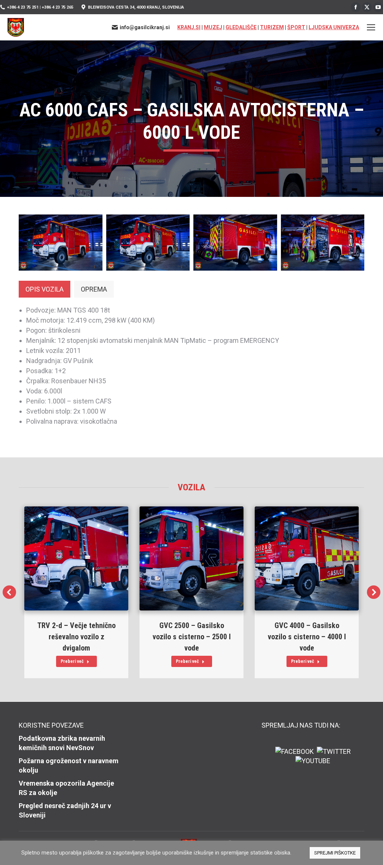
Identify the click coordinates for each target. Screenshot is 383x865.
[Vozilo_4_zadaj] (235, 242)
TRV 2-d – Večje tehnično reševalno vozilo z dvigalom (76, 636)
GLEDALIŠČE (241, 27)
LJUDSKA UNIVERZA (334, 27)
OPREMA (94, 289)
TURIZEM (272, 27)
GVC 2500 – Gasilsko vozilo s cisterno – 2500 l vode (192, 636)
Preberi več (72, 661)
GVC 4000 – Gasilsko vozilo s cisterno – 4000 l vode (307, 636)
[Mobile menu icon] (371, 27)
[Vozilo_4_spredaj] (60, 242)
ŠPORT (296, 27)
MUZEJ (213, 27)
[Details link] (76, 558)
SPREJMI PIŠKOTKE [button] (335, 853)
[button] (9, 592)
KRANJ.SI (188, 27)
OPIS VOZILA (44, 289)
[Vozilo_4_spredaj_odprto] (148, 242)
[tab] (44, 289)
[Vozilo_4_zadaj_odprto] (323, 242)
